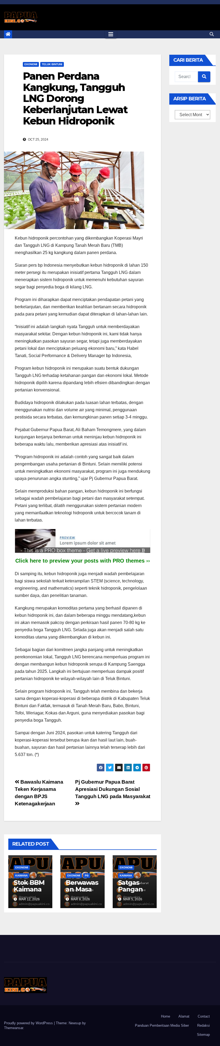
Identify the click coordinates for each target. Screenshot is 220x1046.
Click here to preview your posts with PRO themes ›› (82, 561)
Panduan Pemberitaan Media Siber (162, 1025)
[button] (212, 34)
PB (87, 875)
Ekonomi (30, 64)
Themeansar (13, 1028)
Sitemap (203, 1035)
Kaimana (21, 875)
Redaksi (203, 1025)
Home (165, 1016)
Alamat (183, 1016)
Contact (204, 1016)
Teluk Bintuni (52, 64)
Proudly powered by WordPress (29, 1023)
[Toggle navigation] (111, 34)
